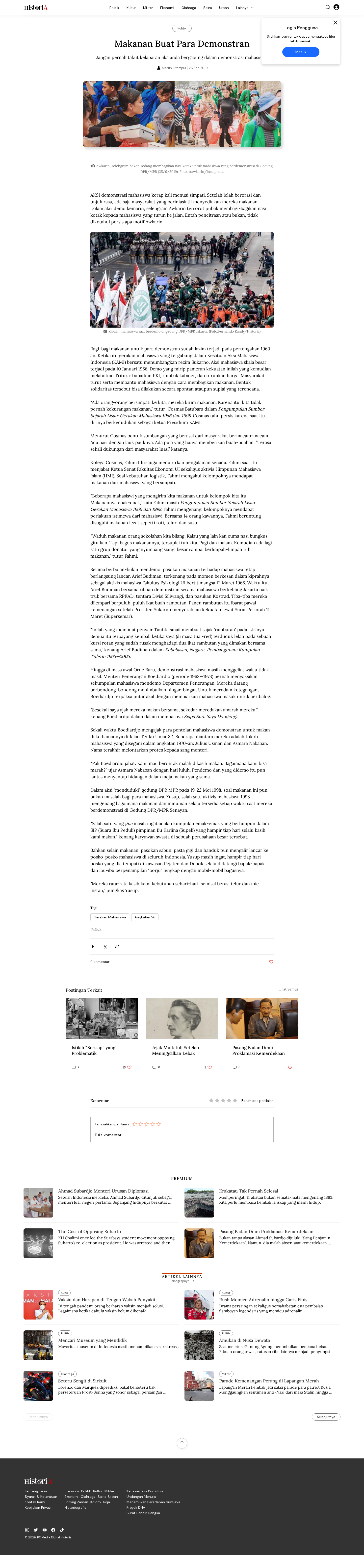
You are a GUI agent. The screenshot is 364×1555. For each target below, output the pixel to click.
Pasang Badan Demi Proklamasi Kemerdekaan (258, 1050)
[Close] (335, 22)
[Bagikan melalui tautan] (117, 946)
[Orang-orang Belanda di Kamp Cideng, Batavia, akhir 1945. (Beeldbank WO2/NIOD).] (102, 1018)
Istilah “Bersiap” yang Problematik (93, 1050)
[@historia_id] (36, 1530)
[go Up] (182, 1443)
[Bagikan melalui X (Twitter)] (105, 946)
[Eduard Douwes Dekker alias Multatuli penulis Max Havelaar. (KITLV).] (182, 1018)
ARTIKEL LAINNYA (182, 1276)
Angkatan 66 (144, 917)
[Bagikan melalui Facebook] (92, 946)
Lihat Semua (288, 989)
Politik (96, 929)
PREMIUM (182, 1178)
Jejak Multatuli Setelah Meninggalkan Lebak (175, 1050)
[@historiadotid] (44, 1530)
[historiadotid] (27, 1530)
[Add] (182, 121)
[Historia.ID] (36, 7)
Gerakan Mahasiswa (110, 917)
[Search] (328, 7)
